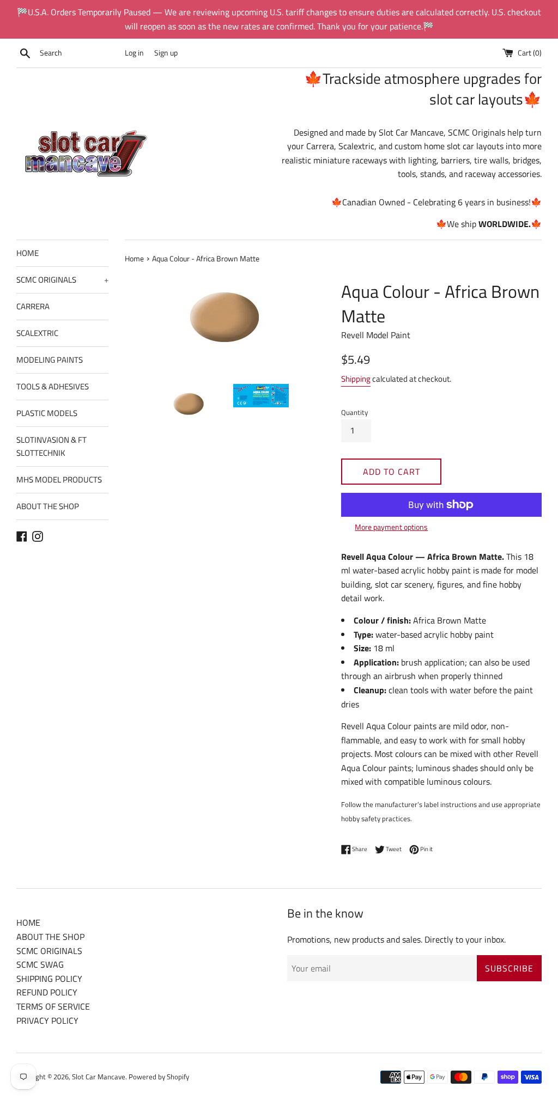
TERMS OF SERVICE (53, 1006)
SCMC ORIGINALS (62, 279)
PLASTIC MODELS (46, 413)
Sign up (166, 53)
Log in (134, 53)
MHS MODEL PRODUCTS (59, 479)
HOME (27, 253)
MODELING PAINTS (49, 359)
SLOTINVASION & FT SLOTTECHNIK (51, 446)
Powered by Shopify (159, 1076)
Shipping (356, 378)
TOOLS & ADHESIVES (52, 386)
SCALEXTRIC (37, 333)
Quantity (354, 412)
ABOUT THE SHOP (47, 506)
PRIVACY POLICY (47, 1020)
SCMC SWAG (40, 964)
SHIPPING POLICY (49, 978)
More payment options (391, 527)
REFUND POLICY (46, 992)
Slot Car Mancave (98, 1076)
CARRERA (33, 306)
